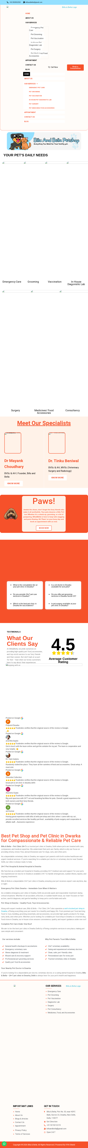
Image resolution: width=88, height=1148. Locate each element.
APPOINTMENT (30, 112)
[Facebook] (61, 2)
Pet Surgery (33, 104)
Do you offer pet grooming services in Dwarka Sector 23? (63, 595)
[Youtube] (65, 2)
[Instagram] (57, 2)
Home (26, 74)
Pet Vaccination (35, 96)
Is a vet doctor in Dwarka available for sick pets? (61, 586)
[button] (25, 586)
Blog (26, 121)
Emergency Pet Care (37, 87)
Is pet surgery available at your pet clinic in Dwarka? (63, 604)
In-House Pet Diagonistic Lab (40, 100)
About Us (28, 79)
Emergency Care (12, 281)
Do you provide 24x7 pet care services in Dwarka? (25, 595)
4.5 (63, 644)
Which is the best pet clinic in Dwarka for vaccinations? (25, 604)
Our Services (30, 84)
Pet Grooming (34, 92)
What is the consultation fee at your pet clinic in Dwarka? (25, 586)
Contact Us (29, 117)
